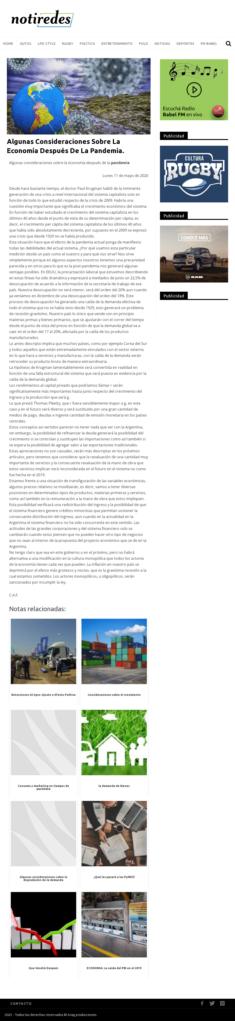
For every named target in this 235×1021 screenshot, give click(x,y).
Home (8, 43)
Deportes (185, 43)
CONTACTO (21, 1003)
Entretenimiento (117, 43)
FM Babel (209, 43)
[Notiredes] (50, 19)
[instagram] (222, 1003)
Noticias (162, 43)
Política (87, 43)
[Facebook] (202, 1003)
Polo (143, 43)
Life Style (47, 43)
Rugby (67, 43)
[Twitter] (212, 1003)
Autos (26, 43)
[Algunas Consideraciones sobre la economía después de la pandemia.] (79, 96)
